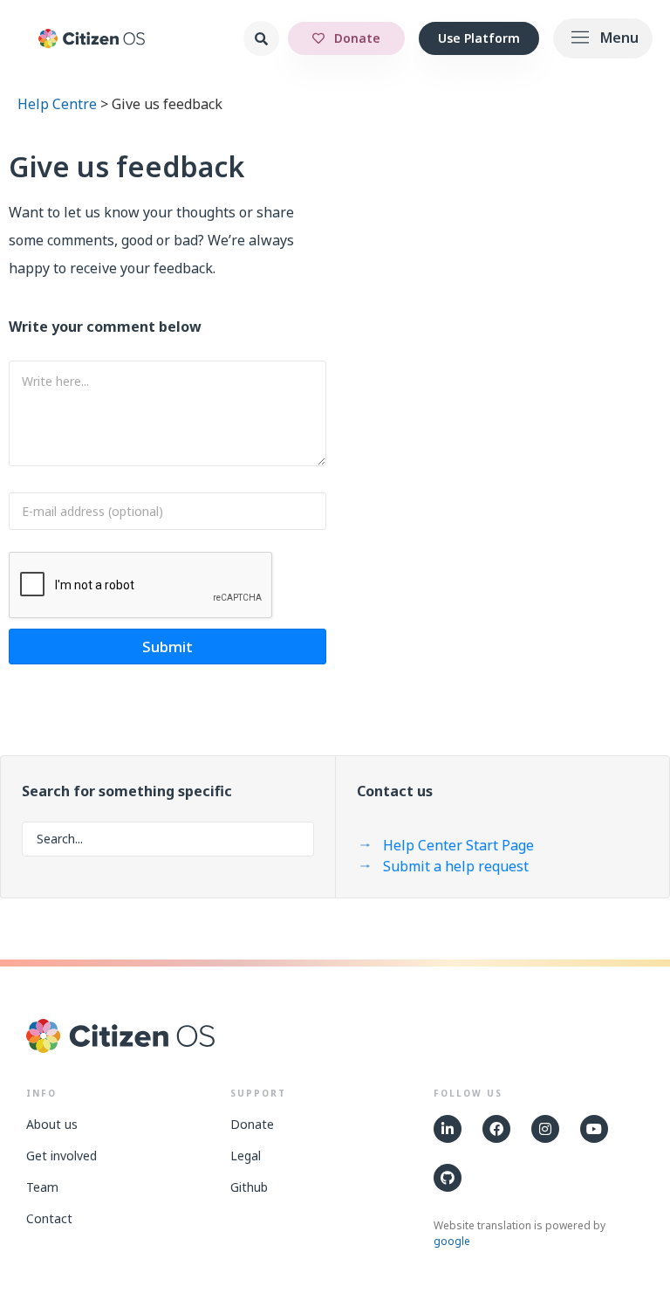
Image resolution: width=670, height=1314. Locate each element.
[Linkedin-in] (447, 1129)
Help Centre (57, 104)
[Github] (447, 1178)
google (452, 1241)
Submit (167, 646)
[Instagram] (545, 1129)
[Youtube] (594, 1129)
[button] (603, 38)
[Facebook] (496, 1129)
